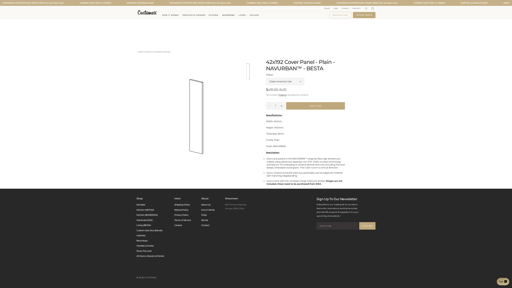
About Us (206, 204)
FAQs (335, 8)
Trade (327, 8)
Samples (141, 204)
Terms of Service (182, 220)
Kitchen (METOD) (145, 210)
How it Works (208, 210)
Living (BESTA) (144, 225)
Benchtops (142, 240)
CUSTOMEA (150, 277)
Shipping (282, 95)
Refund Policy (181, 210)
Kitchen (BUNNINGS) (147, 215)
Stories (345, 8)
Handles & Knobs (145, 245)
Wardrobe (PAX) (145, 220)
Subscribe (367, 226)
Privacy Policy (181, 215)
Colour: (269, 74)
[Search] (366, 8)
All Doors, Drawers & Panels (150, 256)
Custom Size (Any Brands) (150, 230)
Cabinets (141, 235)
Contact (356, 8)
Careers (178, 225)
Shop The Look (144, 251)
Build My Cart (340, 15)
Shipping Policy (182, 204)
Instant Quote (364, 15)
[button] (372, 8)
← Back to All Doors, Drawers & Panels (153, 52)
